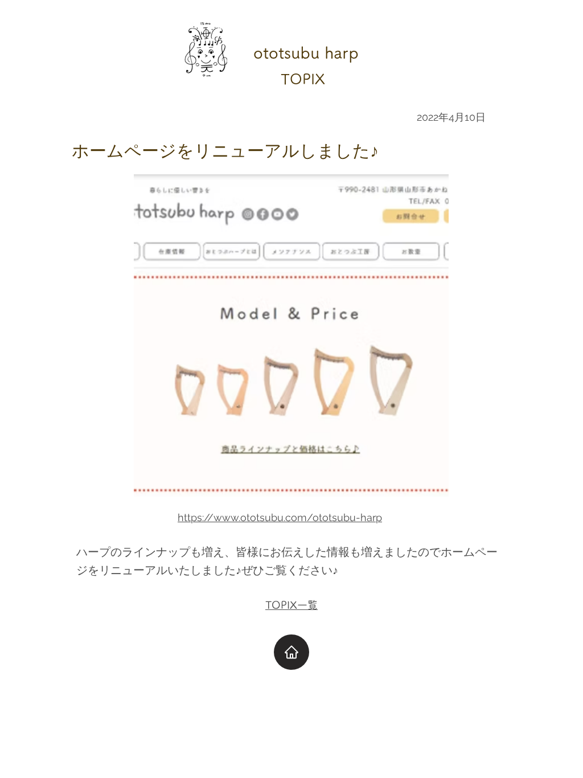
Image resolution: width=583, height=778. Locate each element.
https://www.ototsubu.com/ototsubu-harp (280, 517)
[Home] (291, 652)
